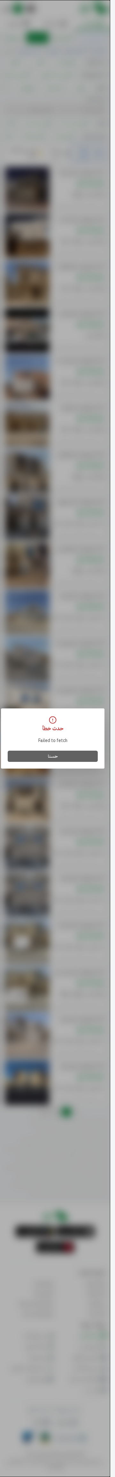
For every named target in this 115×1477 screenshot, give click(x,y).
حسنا (53, 756)
